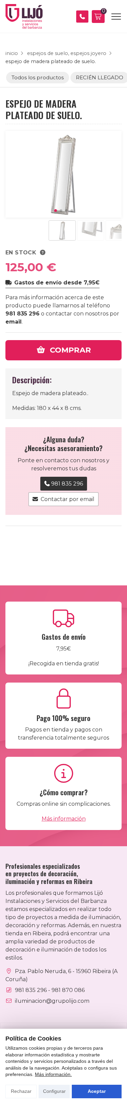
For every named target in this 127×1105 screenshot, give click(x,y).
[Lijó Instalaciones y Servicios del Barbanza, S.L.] (24, 16)
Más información (64, 819)
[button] (55, 210)
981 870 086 (68, 990)
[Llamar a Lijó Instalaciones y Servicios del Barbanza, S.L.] (82, 16)
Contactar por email (67, 499)
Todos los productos (38, 77)
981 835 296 (22, 313)
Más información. (53, 1074)
